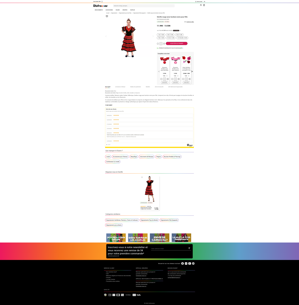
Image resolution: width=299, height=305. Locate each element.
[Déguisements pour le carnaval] (159, 241)
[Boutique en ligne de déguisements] (100, 6)
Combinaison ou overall (112, 162)
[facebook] (182, 263)
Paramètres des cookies (113, 281)
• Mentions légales (111, 275)
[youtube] (189, 263)
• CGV (107, 273)
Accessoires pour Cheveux (120, 157)
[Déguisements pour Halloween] (181, 241)
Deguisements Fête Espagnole (169, 220)
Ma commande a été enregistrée (176, 273)
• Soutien (108, 277)
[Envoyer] (189, 248)
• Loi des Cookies (110, 279)
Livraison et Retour (120, 86)
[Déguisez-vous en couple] (138, 241)
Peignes (158, 157)
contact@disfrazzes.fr (174, 277)
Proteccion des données (124, 275)
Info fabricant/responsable (175, 86)
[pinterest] (193, 263)
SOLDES (118, 10)
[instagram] (186, 263)
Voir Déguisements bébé (163, 19)
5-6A (179, 34)
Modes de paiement (135, 86)
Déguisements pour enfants (114, 225)
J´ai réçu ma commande (174, 275)
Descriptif (107, 86)
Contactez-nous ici (141, 275)
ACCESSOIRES (109, 10)
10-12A (170, 37)
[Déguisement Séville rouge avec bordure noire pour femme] (141, 177)
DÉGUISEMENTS (99, 10)
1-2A (161, 34)
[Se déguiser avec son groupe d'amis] (116, 241)
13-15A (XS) (182, 37)
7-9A (161, 37)
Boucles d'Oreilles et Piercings (172, 157)
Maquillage (134, 157)
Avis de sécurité (159, 86)
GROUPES (125, 10)
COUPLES (132, 10)
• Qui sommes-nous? (111, 272)
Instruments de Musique (146, 157)
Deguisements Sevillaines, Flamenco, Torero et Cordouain (122, 220)
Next (191, 70)
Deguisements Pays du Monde (149, 220)
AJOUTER (164, 82)
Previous (158, 70)
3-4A (170, 34)
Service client (199, 1)
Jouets (108, 157)
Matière (148, 86)
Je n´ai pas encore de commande (177, 272)
